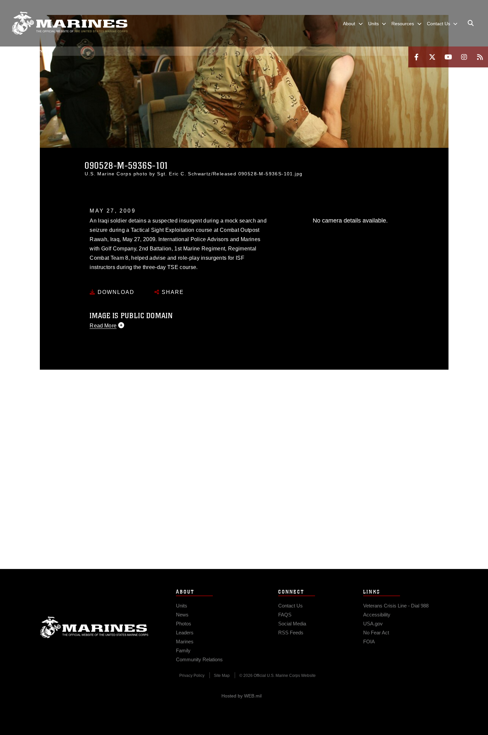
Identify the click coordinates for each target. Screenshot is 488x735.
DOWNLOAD (115, 292)
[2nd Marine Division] (70, 23)
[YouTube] (448, 56)
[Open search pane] (470, 23)
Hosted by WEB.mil (241, 695)
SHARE (172, 292)
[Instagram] (464, 56)
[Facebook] (416, 56)
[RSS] (480, 56)
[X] (432, 56)
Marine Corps (94, 627)
